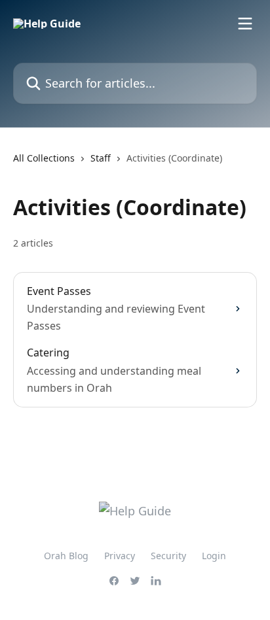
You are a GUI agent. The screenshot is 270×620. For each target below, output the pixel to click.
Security (168, 555)
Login (214, 555)
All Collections (44, 158)
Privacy (119, 555)
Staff (100, 158)
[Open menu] (245, 23)
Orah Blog (66, 555)
